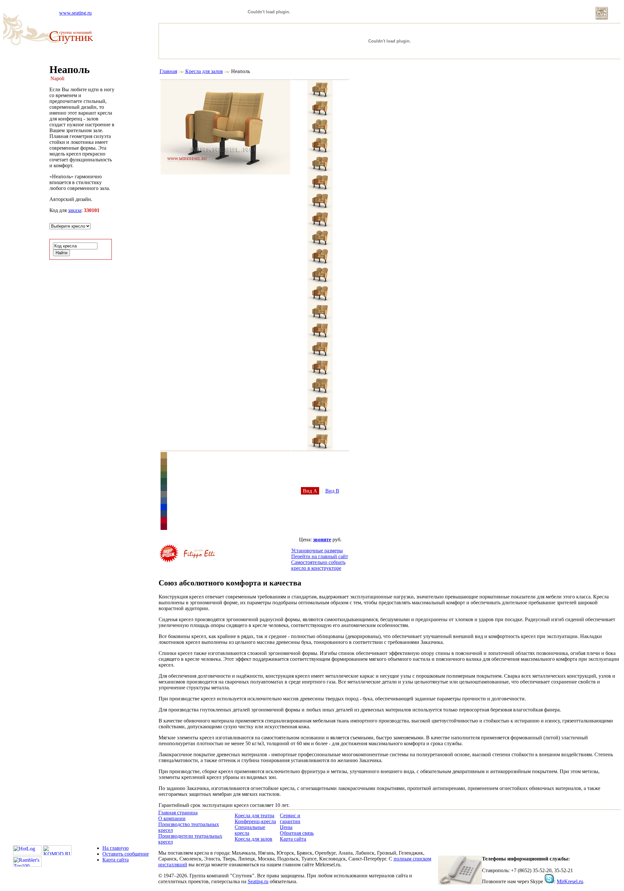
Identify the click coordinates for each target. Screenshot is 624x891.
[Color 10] (164, 515)
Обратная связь (297, 833)
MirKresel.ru (570, 881)
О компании (172, 818)
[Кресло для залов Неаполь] (225, 172)
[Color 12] (164, 528)
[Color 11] (164, 521)
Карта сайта (293, 839)
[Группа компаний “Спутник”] (71, 42)
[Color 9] (164, 508)
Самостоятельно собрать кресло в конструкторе (318, 565)
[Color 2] (164, 463)
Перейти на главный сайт (319, 556)
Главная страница (178, 812)
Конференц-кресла (255, 821)
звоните (322, 539)
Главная (168, 71)
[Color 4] (164, 476)
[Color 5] (164, 482)
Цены (286, 827)
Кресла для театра (254, 815)
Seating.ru (258, 881)
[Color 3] (164, 469)
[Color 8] (164, 502)
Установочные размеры (317, 550)
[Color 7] (164, 495)
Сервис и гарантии (290, 818)
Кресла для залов (204, 71)
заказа (74, 210)
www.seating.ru (75, 13)
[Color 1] (164, 456)
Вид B (332, 491)
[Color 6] (164, 489)
